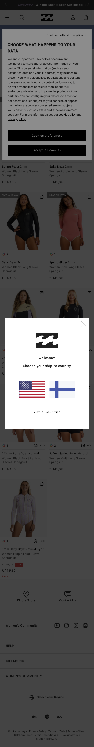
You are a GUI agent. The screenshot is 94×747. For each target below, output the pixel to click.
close (83, 323)
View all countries (47, 412)
